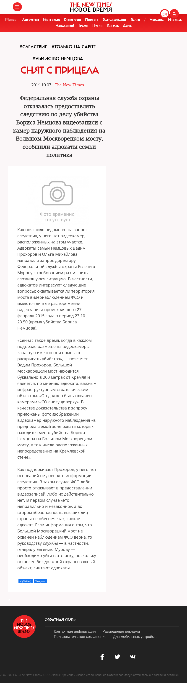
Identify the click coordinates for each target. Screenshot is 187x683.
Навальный (64, 25)
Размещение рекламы (121, 631)
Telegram (40, 581)
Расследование (115, 19)
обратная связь (60, 619)
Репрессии (72, 19)
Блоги (135, 19)
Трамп (83, 25)
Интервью (51, 19)
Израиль (175, 19)
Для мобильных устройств (135, 636)
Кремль (113, 25)
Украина (157, 19)
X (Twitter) (25, 581)
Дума (127, 25)
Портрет (92, 19)
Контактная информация (75, 631)
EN (164, 14)
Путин (97, 25)
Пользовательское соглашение (80, 636)
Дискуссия (30, 19)
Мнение (11, 19)
